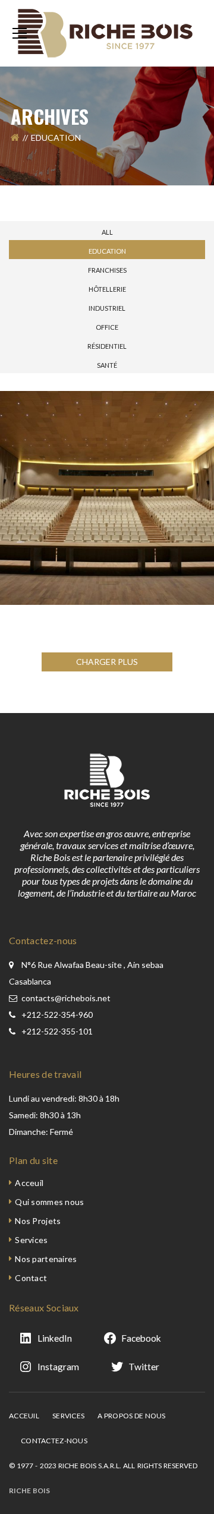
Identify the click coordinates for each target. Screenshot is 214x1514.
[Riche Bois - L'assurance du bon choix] (107, 32)
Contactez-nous (54, 1440)
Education (107, 251)
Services (31, 1240)
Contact (31, 1278)
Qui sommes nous (49, 1202)
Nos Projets (38, 1221)
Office (107, 327)
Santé (107, 365)
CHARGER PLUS (107, 662)
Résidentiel (107, 346)
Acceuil (29, 1183)
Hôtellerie (107, 289)
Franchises (107, 270)
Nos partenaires (46, 1259)
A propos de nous (131, 1415)
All (107, 232)
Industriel (107, 308)
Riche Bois (29, 1490)
